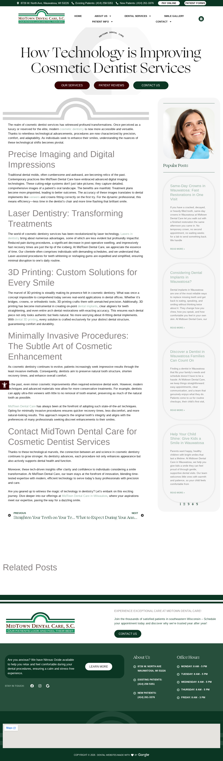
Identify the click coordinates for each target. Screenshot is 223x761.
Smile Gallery (174, 16)
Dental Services (136, 16)
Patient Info (100, 21)
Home (78, 16)
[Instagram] (39, 685)
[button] (4, 385)
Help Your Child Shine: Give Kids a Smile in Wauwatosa (187, 438)
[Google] (47, 685)
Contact (162, 21)
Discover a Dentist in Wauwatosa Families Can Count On (187, 356)
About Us (101, 16)
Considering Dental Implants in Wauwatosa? (186, 277)
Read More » (177, 249)
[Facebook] (32, 685)
